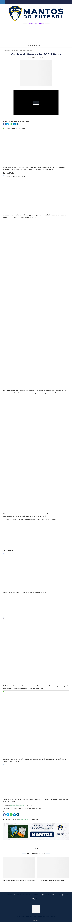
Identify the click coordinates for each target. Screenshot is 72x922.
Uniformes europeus (33, 842)
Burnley (11, 842)
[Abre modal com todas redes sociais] (17, 124)
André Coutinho (33, 57)
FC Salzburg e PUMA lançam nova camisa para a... (52, 880)
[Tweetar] (7, 124)
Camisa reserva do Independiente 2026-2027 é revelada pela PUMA (19, 880)
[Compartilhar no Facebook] (4, 124)
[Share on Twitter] (35, 848)
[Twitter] (30, 45)
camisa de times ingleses (17, 805)
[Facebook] (28, 45)
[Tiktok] (43, 45)
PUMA (26, 842)
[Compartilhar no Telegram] (14, 124)
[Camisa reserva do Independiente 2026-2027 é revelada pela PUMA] (19, 867)
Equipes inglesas (19, 842)
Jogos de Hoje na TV (24, 819)
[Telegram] (39, 45)
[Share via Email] (37, 848)
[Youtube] (34, 45)
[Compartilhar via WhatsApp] (11, 124)
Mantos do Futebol (6, 50)
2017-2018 (5, 842)
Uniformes (13, 50)
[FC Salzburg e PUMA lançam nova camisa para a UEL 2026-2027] (53, 867)
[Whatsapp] (36, 45)
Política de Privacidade (50, 916)
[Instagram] (32, 45)
